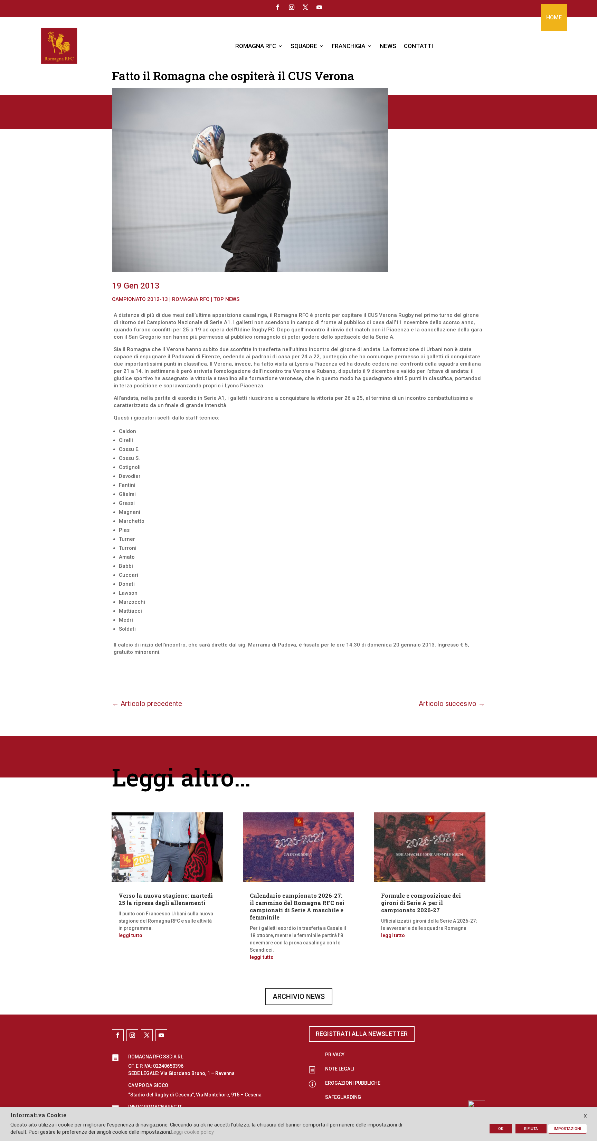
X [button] (585, 1116)
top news (226, 299)
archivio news (299, 996)
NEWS (388, 46)
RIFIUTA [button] (531, 1128)
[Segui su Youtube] (319, 7)
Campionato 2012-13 (140, 299)
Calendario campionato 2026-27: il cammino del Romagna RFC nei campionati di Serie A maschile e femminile (297, 906)
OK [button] (500, 1128)
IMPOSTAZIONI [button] (567, 1128)
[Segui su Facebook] (277, 7)
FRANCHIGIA (348, 46)
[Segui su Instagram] (291, 7)
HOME (554, 17)
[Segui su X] (305, 7)
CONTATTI (418, 46)
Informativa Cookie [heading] (38, 1115)
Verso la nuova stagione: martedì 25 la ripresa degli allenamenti (166, 899)
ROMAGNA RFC (255, 46)
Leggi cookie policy (192, 1132)
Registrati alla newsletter (362, 1033)
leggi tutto (130, 935)
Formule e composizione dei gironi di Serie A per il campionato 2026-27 (421, 903)
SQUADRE (304, 46)
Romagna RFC (190, 299)
